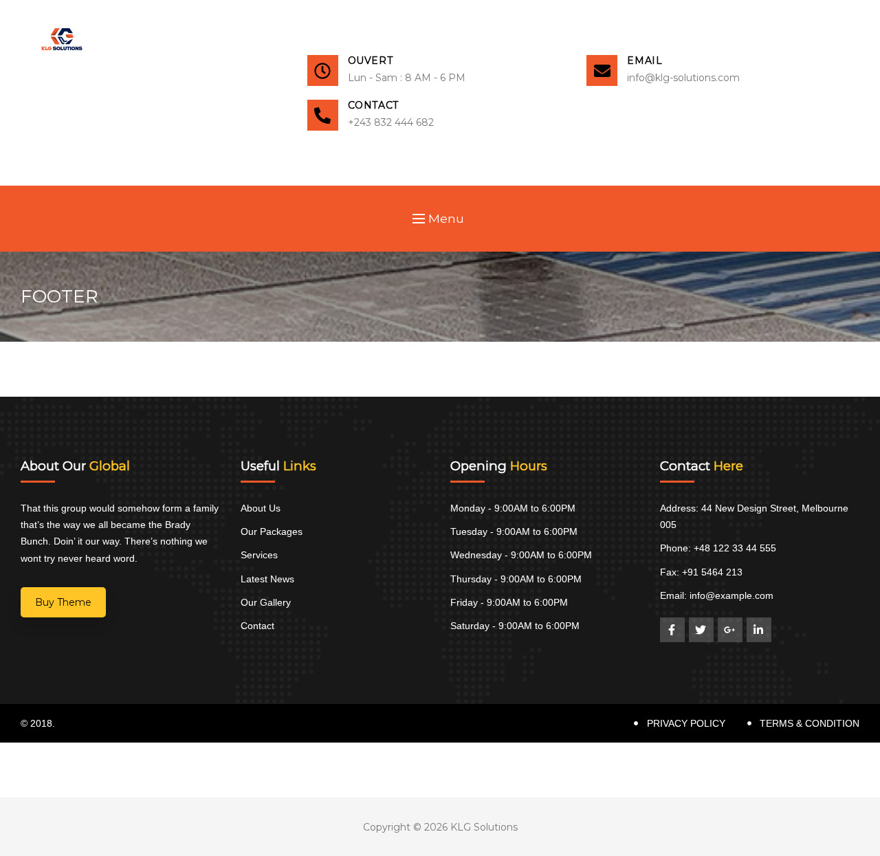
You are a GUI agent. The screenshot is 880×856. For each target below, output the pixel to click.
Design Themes (97, 723)
